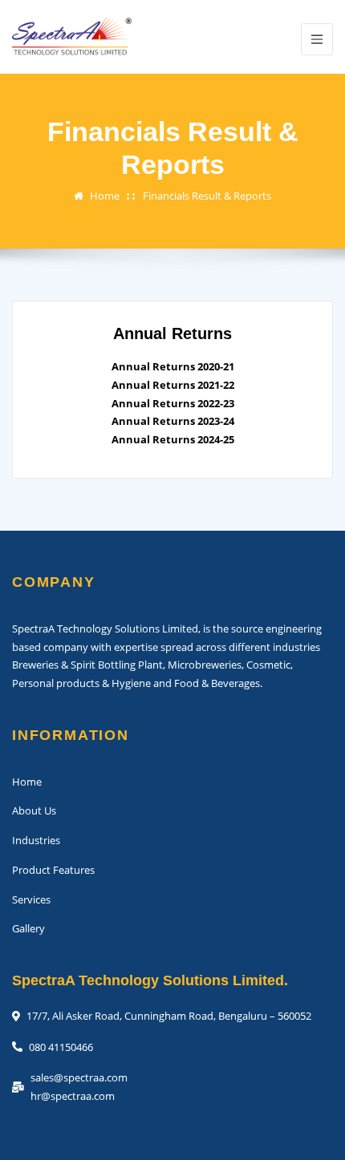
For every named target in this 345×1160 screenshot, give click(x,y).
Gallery (28, 928)
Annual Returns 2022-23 (173, 403)
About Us (34, 810)
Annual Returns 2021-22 (173, 385)
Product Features (53, 870)
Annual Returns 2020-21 (173, 366)
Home (105, 195)
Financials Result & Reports (207, 195)
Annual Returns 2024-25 (173, 439)
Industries (36, 840)
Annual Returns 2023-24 (173, 421)
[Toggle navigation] (317, 39)
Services (31, 899)
